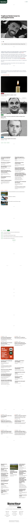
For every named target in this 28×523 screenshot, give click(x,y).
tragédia (8, 142)
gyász (2, 142)
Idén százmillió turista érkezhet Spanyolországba (14, 201)
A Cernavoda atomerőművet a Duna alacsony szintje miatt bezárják (16, 191)
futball (5, 142)
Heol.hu (23, 52)
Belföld (3, 199)
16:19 (2, 235)
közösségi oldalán (22, 58)
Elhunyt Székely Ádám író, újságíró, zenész (8, 94)
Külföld (3, 194)
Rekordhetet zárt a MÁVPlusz (12, 196)
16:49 (2, 232)
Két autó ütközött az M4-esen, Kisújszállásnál (9, 238)
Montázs (3, 204)
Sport (8, 230)
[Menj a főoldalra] (4, 1)
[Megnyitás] (26, 1)
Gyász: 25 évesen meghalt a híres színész (8, 138)
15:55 (2, 238)
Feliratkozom (19, 507)
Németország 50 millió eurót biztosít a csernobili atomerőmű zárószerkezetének (13, 236)
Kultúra (2, 93)
